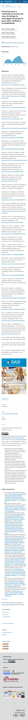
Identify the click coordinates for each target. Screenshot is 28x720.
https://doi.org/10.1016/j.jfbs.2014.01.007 (12, 118)
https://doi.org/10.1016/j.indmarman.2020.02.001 (14, 160)
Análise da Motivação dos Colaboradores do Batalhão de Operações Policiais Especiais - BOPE (15, 516)
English (4, 635)
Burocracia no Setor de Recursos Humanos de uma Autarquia (15, 548)
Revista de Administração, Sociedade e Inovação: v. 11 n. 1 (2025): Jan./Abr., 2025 (15, 563)
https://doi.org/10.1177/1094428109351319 (13, 171)
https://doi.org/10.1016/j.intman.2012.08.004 (13, 309)
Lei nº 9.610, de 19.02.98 (18, 439)
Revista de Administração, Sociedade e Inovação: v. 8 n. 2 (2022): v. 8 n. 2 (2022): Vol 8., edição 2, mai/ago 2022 (15, 584)
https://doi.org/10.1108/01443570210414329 (13, 320)
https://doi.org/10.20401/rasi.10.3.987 (14, 42)
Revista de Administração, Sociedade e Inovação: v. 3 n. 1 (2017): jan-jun (15, 519)
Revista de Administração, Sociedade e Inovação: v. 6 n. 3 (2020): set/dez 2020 (14, 594)
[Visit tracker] (14, 704)
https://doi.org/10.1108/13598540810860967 (13, 275)
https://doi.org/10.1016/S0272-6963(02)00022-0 (14, 298)
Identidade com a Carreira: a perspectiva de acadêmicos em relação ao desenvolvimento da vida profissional (15, 571)
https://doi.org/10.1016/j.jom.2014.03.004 (12, 222)
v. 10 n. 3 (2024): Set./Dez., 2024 (9, 6)
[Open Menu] (1, 1)
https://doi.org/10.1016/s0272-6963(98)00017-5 (14, 199)
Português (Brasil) (7, 632)
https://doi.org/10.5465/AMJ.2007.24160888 (13, 149)
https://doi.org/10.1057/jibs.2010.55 (11, 334)
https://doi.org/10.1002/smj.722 (10, 181)
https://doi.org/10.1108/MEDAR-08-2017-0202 (13, 233)
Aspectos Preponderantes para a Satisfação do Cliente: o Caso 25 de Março (15, 506)
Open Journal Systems (8, 623)
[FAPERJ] (11, 682)
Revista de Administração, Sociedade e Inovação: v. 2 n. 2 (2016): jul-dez (15, 551)
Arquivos (8, 5)
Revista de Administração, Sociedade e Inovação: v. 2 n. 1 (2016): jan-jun (15, 509)
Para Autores (5, 614)
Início (3, 5)
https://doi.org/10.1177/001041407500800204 (13, 107)
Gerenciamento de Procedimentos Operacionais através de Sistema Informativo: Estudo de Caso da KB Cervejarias (15, 496)
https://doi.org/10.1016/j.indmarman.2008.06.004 (14, 128)
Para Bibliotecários (6, 617)
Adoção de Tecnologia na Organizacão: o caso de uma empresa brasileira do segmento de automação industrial (15, 539)
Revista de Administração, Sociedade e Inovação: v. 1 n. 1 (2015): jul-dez (15, 500)
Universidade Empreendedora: (16, 581)
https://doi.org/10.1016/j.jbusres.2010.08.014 (13, 264)
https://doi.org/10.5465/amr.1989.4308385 (12, 137)
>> (6, 599)
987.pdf (5, 399)
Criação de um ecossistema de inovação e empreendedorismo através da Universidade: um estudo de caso (15, 559)
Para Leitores (5, 612)
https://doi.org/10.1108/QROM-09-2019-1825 (13, 84)
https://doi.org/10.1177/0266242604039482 (13, 254)
